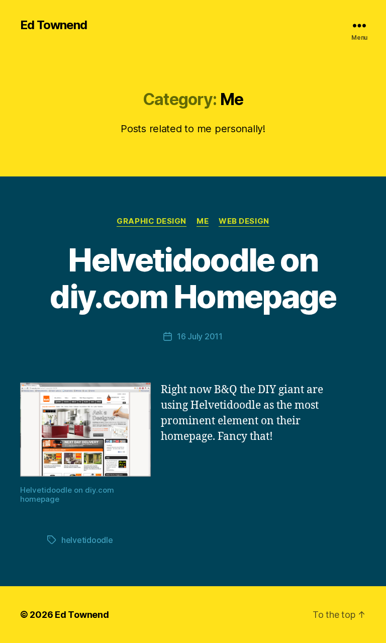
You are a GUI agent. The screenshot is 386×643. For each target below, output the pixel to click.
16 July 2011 (200, 336)
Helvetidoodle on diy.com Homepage (193, 278)
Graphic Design (151, 221)
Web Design (244, 221)
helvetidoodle (87, 540)
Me (203, 221)
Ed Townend (53, 25)
